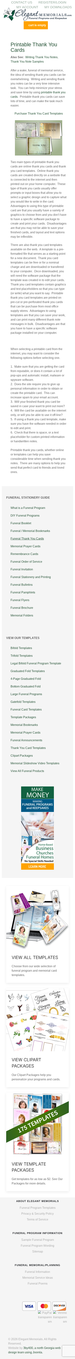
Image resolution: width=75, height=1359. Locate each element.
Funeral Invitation (22, 569)
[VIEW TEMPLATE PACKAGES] (37, 1142)
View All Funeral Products (27, 771)
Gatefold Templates (23, 701)
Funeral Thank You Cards (27, 538)
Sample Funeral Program (37, 1239)
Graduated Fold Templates (28, 671)
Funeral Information (37, 1271)
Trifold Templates (22, 655)
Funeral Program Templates (38, 1207)
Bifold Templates (21, 648)
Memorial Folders (22, 615)
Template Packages (23, 717)
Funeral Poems (38, 1283)
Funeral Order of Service (26, 561)
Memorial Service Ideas (37, 1277)
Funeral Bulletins (22, 584)
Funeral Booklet (21, 523)
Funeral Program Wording (37, 1245)
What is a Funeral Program (28, 507)
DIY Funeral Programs (25, 515)
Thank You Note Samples (27, 61)
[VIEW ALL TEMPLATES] (37, 934)
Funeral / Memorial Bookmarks (30, 530)
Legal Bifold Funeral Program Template (36, 663)
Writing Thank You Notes (41, 57)
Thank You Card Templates (28, 747)
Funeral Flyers (20, 600)
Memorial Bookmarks (24, 724)
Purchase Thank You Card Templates (39, 113)
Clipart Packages (22, 755)
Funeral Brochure (22, 607)
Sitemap (37, 1251)
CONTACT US (21, 2)
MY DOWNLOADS (58, 7)
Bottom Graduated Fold (26, 686)
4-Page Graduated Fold (26, 678)
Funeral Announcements (26, 740)
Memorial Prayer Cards (25, 546)
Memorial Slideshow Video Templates (35, 763)
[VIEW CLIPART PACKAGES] (37, 1037)
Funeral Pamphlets (23, 592)
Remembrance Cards (24, 554)
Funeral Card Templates (26, 709)
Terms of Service (37, 1219)
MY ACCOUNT (27, 7)
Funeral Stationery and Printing (31, 577)
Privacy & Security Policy (37, 1213)
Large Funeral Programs (26, 694)
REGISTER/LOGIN (52, 2)
